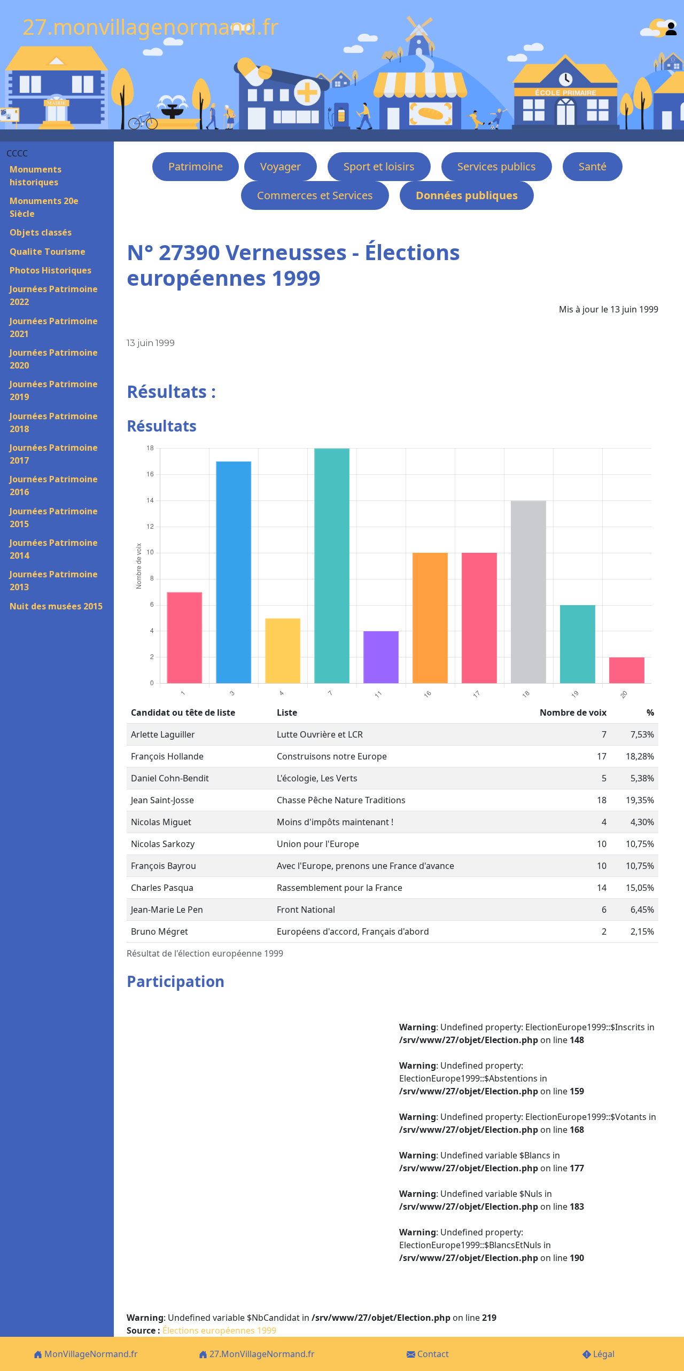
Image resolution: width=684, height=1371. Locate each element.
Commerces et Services (315, 195)
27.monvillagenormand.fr (150, 26)
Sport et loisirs (379, 166)
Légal (603, 1354)
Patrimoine (195, 166)
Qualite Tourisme (48, 251)
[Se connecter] (671, 26)
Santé (593, 166)
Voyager (280, 166)
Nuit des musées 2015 (56, 606)
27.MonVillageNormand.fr (261, 1354)
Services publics (496, 166)
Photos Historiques (50, 270)
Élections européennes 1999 (219, 1330)
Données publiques (467, 195)
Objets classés (41, 232)
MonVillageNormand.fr (90, 1354)
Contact (432, 1354)
